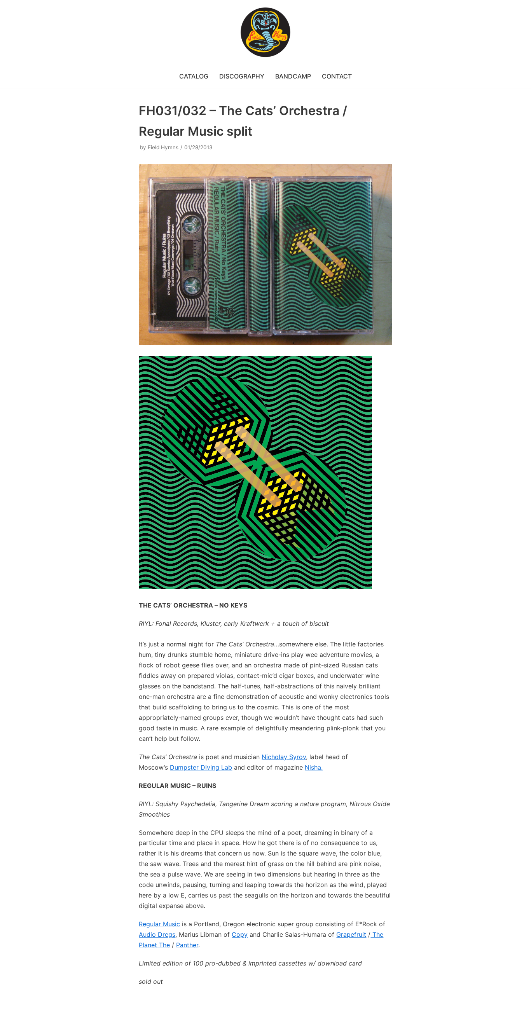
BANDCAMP (293, 76)
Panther (187, 945)
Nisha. (314, 767)
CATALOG (193, 76)
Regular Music (159, 924)
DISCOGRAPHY (241, 76)
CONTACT (337, 76)
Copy (240, 934)
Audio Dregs (157, 934)
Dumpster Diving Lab (201, 767)
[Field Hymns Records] (265, 32)
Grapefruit (351, 934)
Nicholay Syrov (284, 757)
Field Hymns (163, 147)
